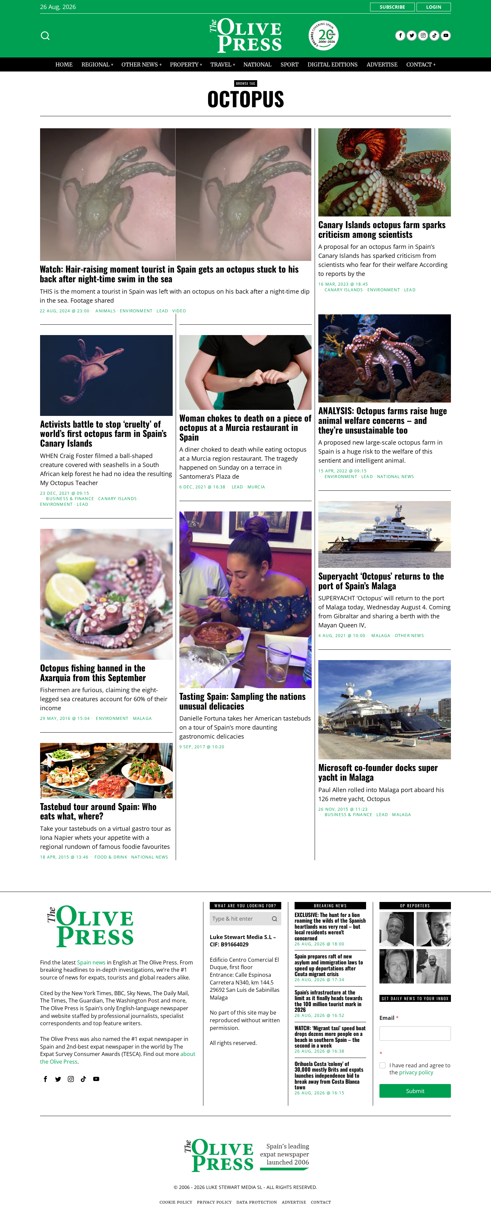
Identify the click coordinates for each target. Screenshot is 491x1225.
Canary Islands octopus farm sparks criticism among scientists (382, 229)
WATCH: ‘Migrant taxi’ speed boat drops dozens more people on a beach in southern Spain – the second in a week (330, 1037)
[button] (274, 918)
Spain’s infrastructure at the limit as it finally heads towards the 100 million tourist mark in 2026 (328, 1001)
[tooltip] (400, 35)
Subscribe (392, 7)
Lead (162, 311)
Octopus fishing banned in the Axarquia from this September (93, 672)
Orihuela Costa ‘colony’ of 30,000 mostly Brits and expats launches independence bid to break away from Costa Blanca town (329, 1075)
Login (433, 7)
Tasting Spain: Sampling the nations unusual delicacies (242, 701)
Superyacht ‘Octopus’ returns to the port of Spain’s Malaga (381, 580)
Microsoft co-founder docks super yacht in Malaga (378, 772)
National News (396, 476)
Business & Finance (70, 498)
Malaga (380, 635)
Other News (409, 635)
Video (179, 311)
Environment (136, 311)
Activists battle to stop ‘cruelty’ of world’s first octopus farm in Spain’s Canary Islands (103, 433)
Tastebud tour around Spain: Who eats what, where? (98, 811)
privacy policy (416, 1072)
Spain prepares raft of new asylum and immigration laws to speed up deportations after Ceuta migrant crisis (329, 965)
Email (389, 1018)
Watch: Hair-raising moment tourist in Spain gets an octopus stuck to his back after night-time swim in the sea (169, 273)
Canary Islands (344, 290)
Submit (415, 1091)
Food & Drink (111, 857)
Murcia (256, 487)
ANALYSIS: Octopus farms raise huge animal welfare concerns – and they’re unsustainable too (382, 420)
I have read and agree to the (420, 1069)
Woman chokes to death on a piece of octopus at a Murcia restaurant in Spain (245, 427)
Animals (106, 311)
